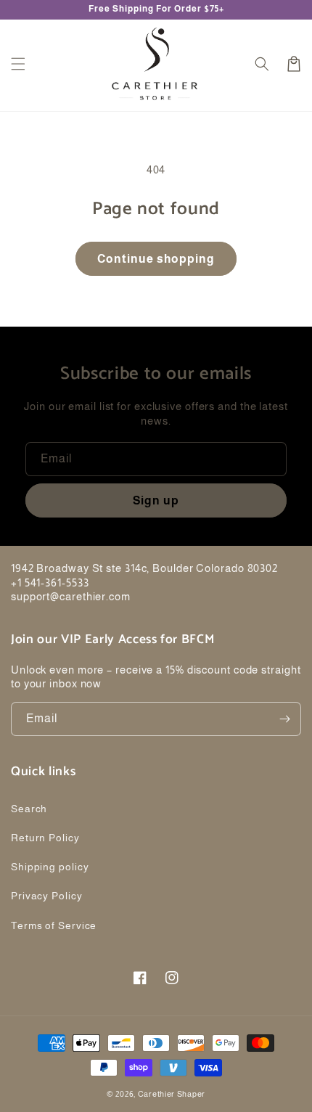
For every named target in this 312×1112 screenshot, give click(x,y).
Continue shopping (156, 259)
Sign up (156, 500)
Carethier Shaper (171, 1093)
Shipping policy (50, 866)
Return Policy (45, 837)
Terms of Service (54, 925)
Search (29, 808)
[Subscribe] (284, 719)
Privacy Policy (47, 896)
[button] (18, 64)
